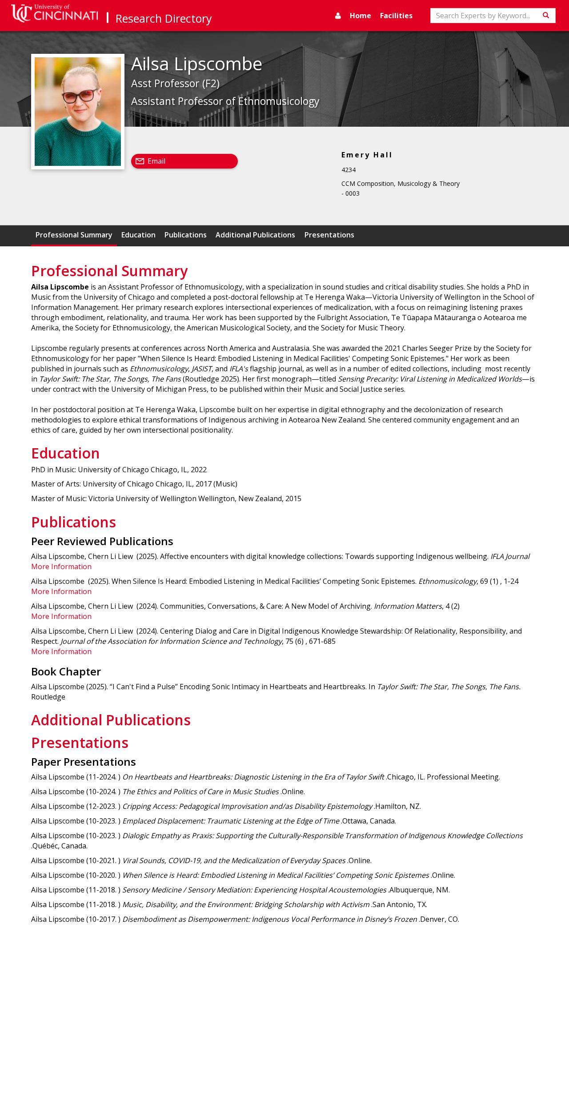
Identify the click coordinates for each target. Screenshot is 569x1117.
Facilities (396, 15)
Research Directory (164, 18)
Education (138, 235)
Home (360, 15)
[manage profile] (338, 15)
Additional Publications (255, 235)
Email (156, 161)
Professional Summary (74, 235)
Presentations (329, 235)
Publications (185, 235)
